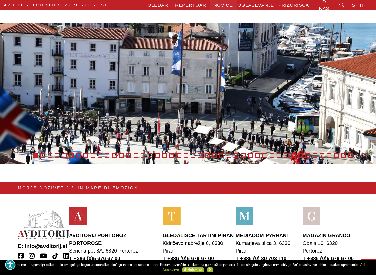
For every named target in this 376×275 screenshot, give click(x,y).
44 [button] (343, 155)
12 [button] (114, 155)
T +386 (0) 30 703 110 (261, 258)
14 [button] (128, 155)
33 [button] (264, 155)
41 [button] (322, 155)
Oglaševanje (256, 5)
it (362, 5)
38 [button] (300, 155)
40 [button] (315, 155)
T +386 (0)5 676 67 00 (94, 258)
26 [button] (214, 155)
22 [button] (186, 155)
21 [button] (178, 155)
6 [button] (71, 155)
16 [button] (143, 155)
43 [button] (336, 155)
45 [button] (350, 155)
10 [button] (100, 155)
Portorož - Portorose (56, 5)
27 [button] (221, 155)
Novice (223, 5)
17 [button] (150, 155)
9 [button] (93, 155)
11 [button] (107, 155)
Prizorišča (293, 5)
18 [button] (157, 155)
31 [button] (250, 155)
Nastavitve (171, 270)
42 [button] (329, 155)
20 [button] (171, 155)
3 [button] (50, 155)
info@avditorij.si (46, 246)
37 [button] (293, 155)
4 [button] (57, 155)
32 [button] (257, 155)
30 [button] (243, 155)
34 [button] (272, 155)
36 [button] (286, 155)
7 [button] (78, 155)
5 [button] (64, 155)
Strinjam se (193, 270)
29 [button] (236, 155)
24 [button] (200, 155)
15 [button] (136, 155)
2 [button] (42, 155)
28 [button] (229, 155)
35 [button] (279, 155)
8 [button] (85, 155)
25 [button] (207, 155)
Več (362, 265)
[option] (188, 93)
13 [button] (121, 155)
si (354, 5)
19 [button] (164, 155)
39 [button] (307, 155)
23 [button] (193, 155)
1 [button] (35, 155)
